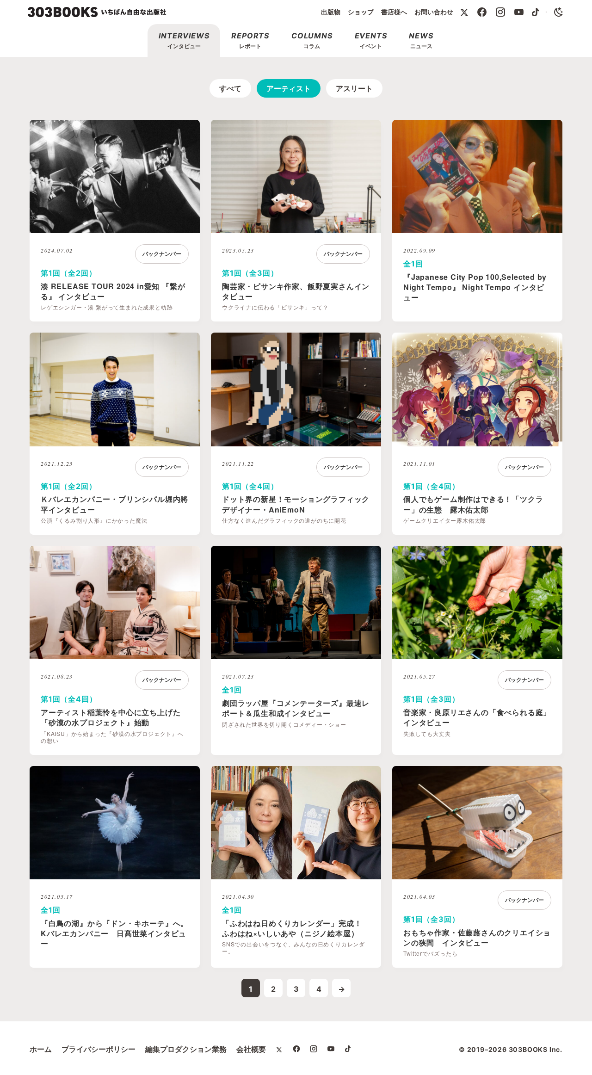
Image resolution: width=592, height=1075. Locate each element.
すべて (230, 88)
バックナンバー (161, 253)
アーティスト (288, 88)
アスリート (354, 88)
